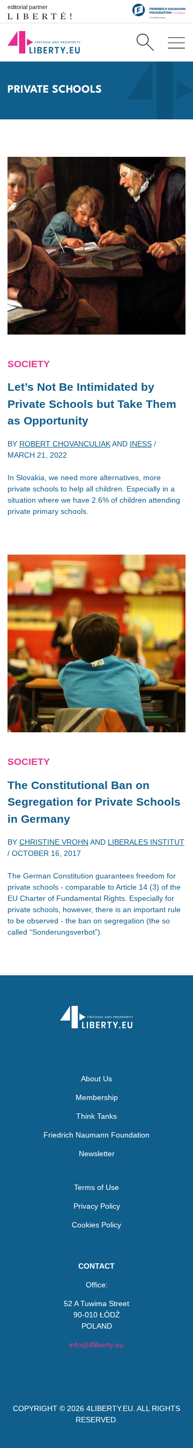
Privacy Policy (96, 1206)
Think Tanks (96, 1116)
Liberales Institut (146, 842)
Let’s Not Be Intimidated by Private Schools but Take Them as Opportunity (92, 404)
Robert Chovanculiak (64, 443)
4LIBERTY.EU (109, 1408)
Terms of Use (96, 1187)
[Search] (145, 42)
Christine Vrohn (53, 842)
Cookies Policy (96, 1224)
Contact (96, 1266)
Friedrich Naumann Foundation (96, 1135)
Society (29, 364)
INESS (141, 443)
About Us (96, 1078)
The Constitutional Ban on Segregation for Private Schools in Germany (94, 802)
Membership (97, 1097)
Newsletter (97, 1153)
